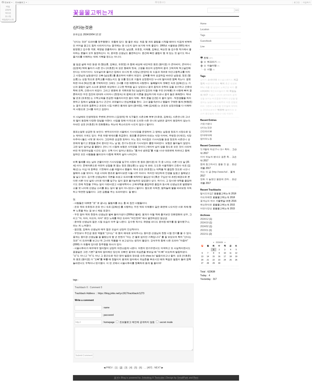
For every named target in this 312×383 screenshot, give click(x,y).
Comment (96, 287)
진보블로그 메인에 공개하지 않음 (137, 322)
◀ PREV (108, 367)
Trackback (81, 287)
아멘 (228, 102)
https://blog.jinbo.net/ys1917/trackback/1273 (121, 293)
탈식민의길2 (206, 193)
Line (202, 46)
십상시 (216, 87)
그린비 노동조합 (213, 106)
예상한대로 (206, 204)
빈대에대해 (206, 135)
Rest (195, 377)
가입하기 (307, 2)
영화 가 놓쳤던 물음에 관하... (215, 179)
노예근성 (224, 87)
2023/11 (204, 230)
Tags (202, 35)
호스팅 (8, 16)
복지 (222, 83)
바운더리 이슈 (212, 83)
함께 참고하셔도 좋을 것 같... (215, 164)
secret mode (166, 322)
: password (108, 315)
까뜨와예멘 (206, 197)
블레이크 (229, 110)
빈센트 (233, 83)
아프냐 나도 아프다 (224, 113)
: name (105, 307)
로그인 (297, 2)
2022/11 (204, 234)
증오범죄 (209, 113)
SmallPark (182, 377)
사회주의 (221, 102)
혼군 (227, 83)
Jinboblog (146, 377)
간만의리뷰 (206, 131)
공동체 (8, 10)
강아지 (203, 79)
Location (204, 29)
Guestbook (206, 41)
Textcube (159, 377)
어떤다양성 (206, 208)
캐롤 (207, 87)
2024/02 (204, 226)
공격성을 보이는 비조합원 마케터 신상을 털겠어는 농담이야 (219, 99)
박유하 (220, 109)
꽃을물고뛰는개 (93, 12)
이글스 (212, 95)
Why (202, 87)
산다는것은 (83, 27)
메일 (8, 6)
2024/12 (204, 219)
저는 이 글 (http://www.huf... (214, 171)
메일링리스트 (8, 19)
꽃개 (116, 377)
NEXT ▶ (158, 367)
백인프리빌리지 (218, 91)
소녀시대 (212, 79)
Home (203, 23)
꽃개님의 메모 (207, 201)
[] (116, 367)
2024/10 (204, 222)
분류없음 (77, 34)
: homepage (108, 322)
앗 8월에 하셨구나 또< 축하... (215, 149)
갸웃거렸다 (206, 123)
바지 (232, 87)
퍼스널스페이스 (225, 79)
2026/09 (219, 242)
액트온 (8, 13)
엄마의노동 (206, 138)
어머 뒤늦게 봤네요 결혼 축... (215, 157)
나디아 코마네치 (224, 95)
